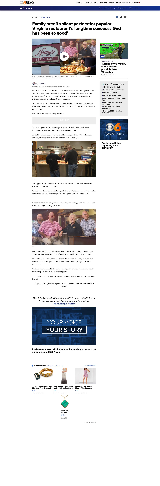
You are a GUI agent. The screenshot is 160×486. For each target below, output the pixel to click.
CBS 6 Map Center (110, 93)
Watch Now (134, 3)
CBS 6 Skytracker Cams (112, 95)
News (100, 8)
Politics (131, 8)
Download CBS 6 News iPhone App (114, 99)
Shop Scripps (122, 3)
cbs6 (24, 8)
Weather (103, 3)
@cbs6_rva (32, 8)
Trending (45, 17)
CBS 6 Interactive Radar (112, 87)
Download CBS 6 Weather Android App (112, 112)
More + (137, 8)
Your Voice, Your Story (114, 8)
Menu (78, 3)
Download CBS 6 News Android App (111, 107)
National (94, 3)
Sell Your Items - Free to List (55, 366)
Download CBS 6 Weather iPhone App (112, 103)
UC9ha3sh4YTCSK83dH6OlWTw (29, 8)
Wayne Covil (42, 84)
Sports (112, 3)
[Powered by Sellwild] (93, 422)
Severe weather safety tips (113, 90)
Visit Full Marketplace (90, 365)
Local (86, 3)
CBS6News (21, 8)
